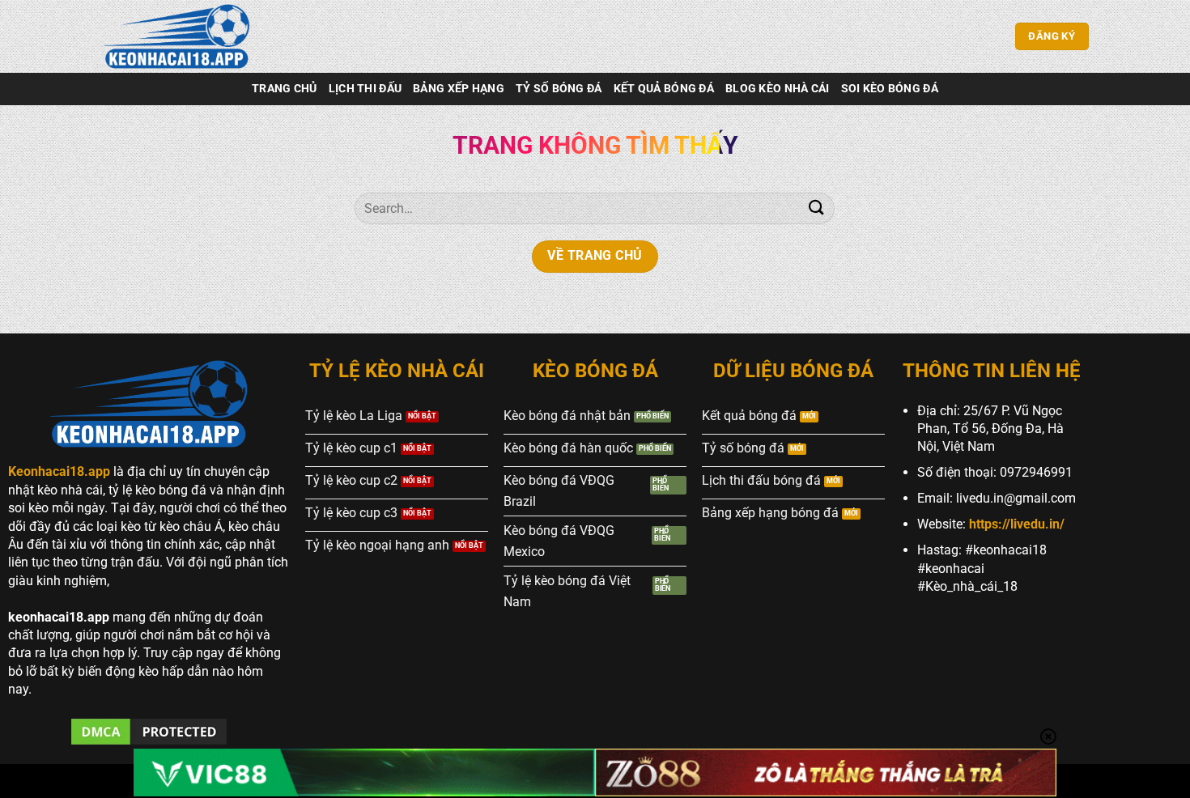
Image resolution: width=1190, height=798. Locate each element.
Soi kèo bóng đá (889, 89)
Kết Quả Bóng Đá (664, 89)
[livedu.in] (182, 36)
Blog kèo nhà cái (777, 89)
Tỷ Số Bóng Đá (559, 89)
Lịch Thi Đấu (365, 89)
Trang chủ (284, 89)
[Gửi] (816, 208)
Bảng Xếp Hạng (458, 89)
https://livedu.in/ (1017, 524)
